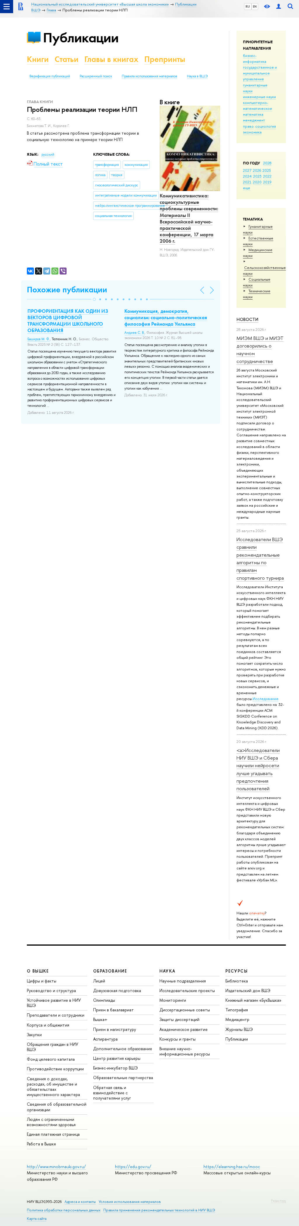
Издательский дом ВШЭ (247, 990)
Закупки (34, 1034)
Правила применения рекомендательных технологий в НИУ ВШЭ (159, 1210)
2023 (257, 176)
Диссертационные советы (184, 1010)
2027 (247, 170)
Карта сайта (36, 1218)
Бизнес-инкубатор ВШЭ (115, 1068)
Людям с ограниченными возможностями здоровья (51, 1121)
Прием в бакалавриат (113, 1010)
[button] (94, 299)
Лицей (99, 981)
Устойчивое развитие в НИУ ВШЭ (54, 1002)
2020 (257, 182)
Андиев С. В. (134, 332)
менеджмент (254, 120)
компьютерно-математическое (257, 105)
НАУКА (167, 971)
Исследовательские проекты (187, 990)
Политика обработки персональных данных (63, 1210)
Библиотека (236, 981)
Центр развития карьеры (116, 1058)
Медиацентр (237, 1019)
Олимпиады (104, 1000)
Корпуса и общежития (48, 1025)
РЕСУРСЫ (236, 971)
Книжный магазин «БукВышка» (253, 1000)
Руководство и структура (51, 990)
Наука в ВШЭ (197, 76)
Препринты (164, 59)
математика (253, 114)
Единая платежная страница (53, 1134)
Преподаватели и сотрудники (55, 1015)
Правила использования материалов (149, 76)
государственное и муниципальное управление (260, 73)
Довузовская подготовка (117, 990)
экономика (252, 132)
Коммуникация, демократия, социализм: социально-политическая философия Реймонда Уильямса (165, 317)
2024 (247, 176)
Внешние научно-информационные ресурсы (184, 1051)
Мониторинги (172, 1000)
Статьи (67, 59)
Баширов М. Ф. (38, 339)
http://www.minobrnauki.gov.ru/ (56, 1166)
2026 (257, 170)
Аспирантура (105, 1039)
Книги (38, 59)
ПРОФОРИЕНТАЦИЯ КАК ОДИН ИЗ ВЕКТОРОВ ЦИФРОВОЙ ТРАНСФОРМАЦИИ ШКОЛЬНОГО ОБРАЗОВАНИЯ (67, 321)
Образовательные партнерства (123, 1077)
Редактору (278, 1201)
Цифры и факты (41, 981)
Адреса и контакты (80, 1201)
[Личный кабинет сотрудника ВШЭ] (278, 6)
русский (47, 154)
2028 (267, 163)
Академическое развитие (183, 1029)
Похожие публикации (67, 289)
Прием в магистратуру (114, 1029)
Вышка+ (100, 1019)
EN (255, 6)
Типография (236, 1010)
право (248, 126)
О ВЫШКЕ (38, 971)
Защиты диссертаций (179, 1019)
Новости (247, 319)
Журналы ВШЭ (239, 1029)
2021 (247, 182)
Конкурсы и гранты (177, 1039)
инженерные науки (259, 96)
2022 (267, 176)
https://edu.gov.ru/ (133, 1166)
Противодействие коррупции (55, 1069)
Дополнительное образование (122, 1048)
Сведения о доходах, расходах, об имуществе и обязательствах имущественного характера (53, 1087)
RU (248, 6)
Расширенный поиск (96, 76)
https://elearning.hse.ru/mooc (232, 1166)
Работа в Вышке (41, 1144)
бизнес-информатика (254, 58)
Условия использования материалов (130, 1201)
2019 (267, 182)
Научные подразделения (182, 981)
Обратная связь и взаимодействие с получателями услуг (112, 1093)
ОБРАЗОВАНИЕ (110, 971)
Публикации (81, 37)
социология (265, 126)
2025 (267, 170)
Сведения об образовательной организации (56, 1106)
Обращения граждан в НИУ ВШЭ (52, 1046)
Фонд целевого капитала (51, 1059)
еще (246, 187)
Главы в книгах (111, 59)
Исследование (266, 698)
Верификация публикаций (49, 76)
